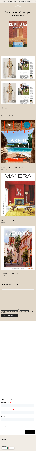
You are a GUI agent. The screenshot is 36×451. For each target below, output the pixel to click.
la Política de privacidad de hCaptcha (9, 310)
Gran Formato (5, 441)
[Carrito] (33, 6)
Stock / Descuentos (6, 444)
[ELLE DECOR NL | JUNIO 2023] (18, 141)
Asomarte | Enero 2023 (9, 273)
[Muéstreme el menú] (2, 6)
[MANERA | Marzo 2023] (18, 194)
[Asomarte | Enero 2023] (18, 248)
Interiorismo (4, 446)
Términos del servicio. (24, 310)
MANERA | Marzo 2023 (9, 220)
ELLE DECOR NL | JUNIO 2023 (12, 167)
